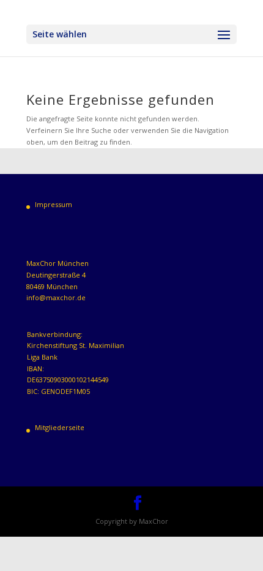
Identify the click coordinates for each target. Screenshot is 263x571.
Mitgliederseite (59, 427)
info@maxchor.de (56, 297)
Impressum (53, 204)
